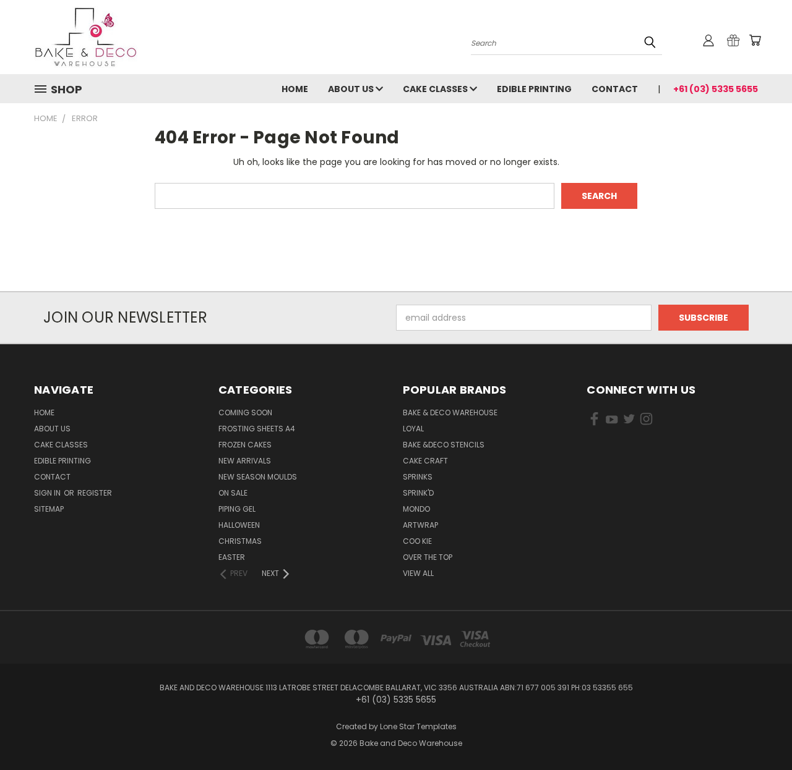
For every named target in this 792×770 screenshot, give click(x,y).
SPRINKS (418, 477)
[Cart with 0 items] (755, 40)
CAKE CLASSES (436, 89)
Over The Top (427, 557)
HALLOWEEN (239, 525)
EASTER (231, 557)
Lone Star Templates (418, 726)
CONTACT (615, 89)
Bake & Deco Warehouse (450, 412)
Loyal (413, 428)
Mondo (416, 509)
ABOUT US (352, 89)
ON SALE (233, 493)
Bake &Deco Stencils (443, 444)
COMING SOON (245, 412)
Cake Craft (425, 460)
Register (94, 493)
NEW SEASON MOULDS (257, 477)
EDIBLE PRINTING (534, 89)
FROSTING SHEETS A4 (256, 428)
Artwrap (420, 525)
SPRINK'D (418, 493)
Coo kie (417, 541)
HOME (295, 89)
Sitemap (49, 509)
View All (418, 573)
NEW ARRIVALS (244, 460)
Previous (759, 731)
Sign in (48, 493)
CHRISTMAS (240, 541)
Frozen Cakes (245, 444)
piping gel (237, 509)
